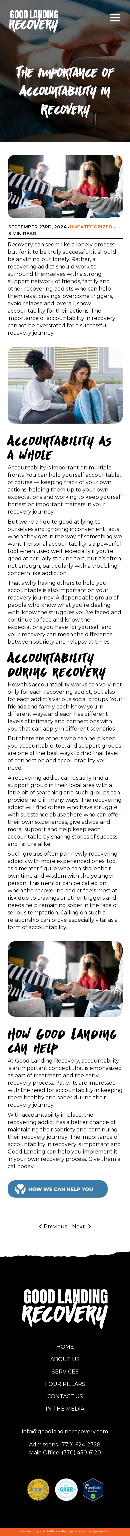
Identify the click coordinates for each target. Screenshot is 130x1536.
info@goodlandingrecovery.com (65, 1431)
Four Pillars (65, 1384)
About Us (65, 1359)
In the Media (65, 1409)
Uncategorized (91, 226)
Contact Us (65, 1396)
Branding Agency (66, 1531)
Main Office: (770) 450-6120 (65, 1452)
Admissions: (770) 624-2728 (65, 1444)
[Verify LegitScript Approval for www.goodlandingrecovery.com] (93, 1489)
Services (65, 1371)
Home (65, 1347)
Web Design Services (95, 1531)
